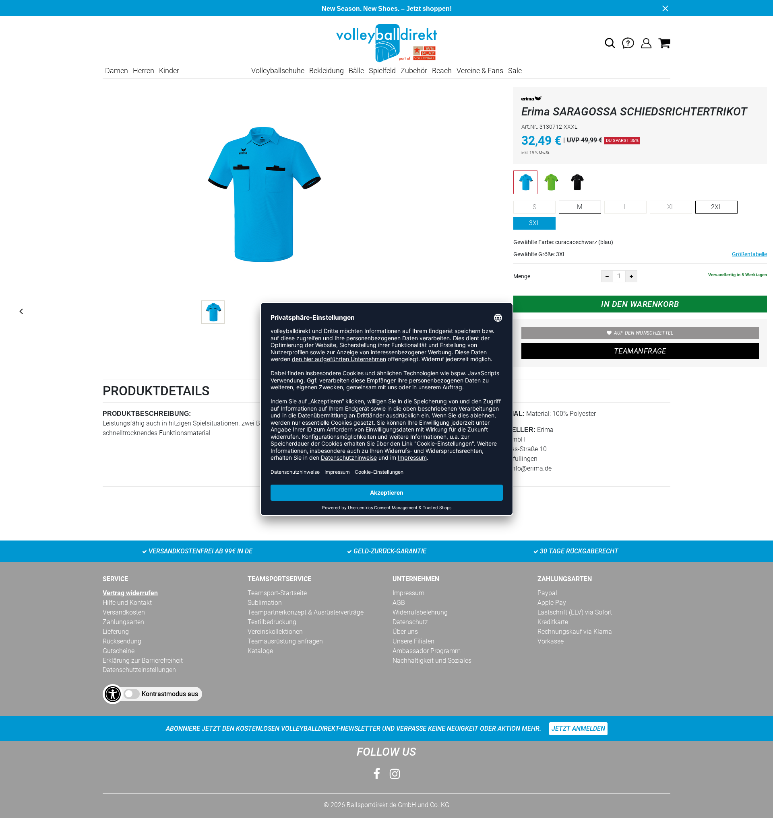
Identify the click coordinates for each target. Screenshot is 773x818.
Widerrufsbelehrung (420, 612)
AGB (399, 602)
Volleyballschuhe (277, 70)
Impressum (408, 593)
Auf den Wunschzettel (644, 333)
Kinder (169, 70)
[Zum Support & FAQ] (628, 43)
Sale (515, 70)
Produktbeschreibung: (147, 413)
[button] (610, 43)
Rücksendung (122, 641)
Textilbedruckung (272, 622)
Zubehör (414, 70)
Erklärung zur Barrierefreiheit (143, 660)
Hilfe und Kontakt (127, 602)
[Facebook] (376, 774)
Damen (116, 70)
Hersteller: (512, 429)
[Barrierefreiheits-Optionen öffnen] (113, 694)
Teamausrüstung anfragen (285, 641)
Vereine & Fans (480, 70)
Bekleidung (326, 70)
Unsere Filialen (413, 641)
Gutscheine (118, 651)
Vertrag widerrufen (130, 593)
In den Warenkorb (640, 304)
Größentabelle (749, 254)
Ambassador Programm (427, 651)
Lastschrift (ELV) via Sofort (574, 612)
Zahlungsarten (123, 622)
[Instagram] (395, 774)
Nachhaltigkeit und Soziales (432, 660)
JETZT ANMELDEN (578, 728)
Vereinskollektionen (275, 631)
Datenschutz (410, 622)
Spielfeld (382, 70)
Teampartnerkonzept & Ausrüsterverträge (306, 612)
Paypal (547, 593)
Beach (442, 70)
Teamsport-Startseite (277, 593)
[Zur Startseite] (386, 43)
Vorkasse (550, 641)
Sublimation (265, 602)
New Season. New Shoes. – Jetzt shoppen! (387, 8)
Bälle (356, 70)
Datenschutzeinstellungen (139, 670)
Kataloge (260, 651)
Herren (143, 70)
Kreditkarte (552, 622)
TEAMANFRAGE (640, 351)
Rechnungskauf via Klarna (574, 631)
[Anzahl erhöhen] (631, 276)
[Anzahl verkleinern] (607, 276)
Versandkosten (124, 612)
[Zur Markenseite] (531, 100)
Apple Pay (551, 602)
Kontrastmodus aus (170, 694)
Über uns (405, 631)
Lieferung (116, 631)
